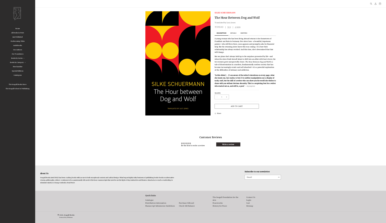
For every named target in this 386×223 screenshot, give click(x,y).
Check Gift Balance (187, 206)
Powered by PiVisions (66, 217)
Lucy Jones (231, 23)
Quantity (218, 93)
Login (248, 200)
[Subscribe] (278, 177)
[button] (17, 58)
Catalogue (149, 200)
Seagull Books (69, 215)
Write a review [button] (228, 144)
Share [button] (219, 113)
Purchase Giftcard (186, 203)
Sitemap (249, 206)
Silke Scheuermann (225, 13)
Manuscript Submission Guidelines (160, 206)
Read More (71, 183)
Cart (248, 203)
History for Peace (220, 206)
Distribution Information (155, 203)
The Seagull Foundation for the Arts (225, 198)
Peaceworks (218, 203)
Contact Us (250, 197)
